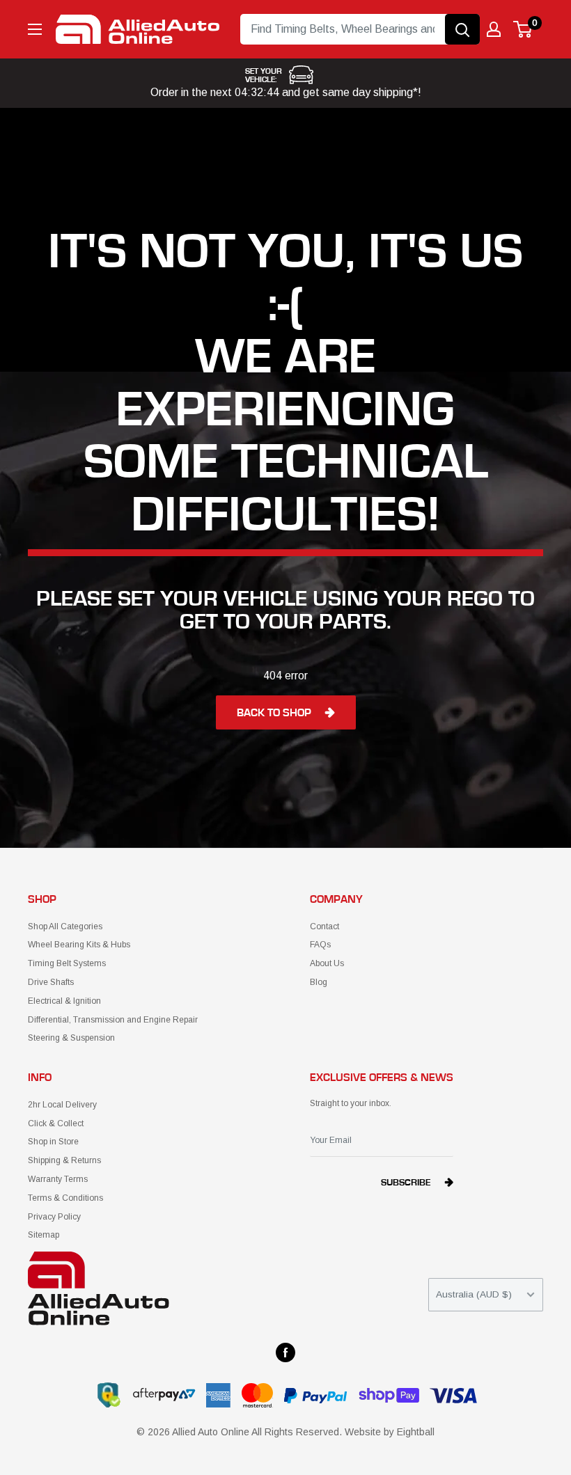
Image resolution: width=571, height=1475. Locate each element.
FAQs (320, 944)
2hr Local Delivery (62, 1105)
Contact (324, 926)
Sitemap (43, 1235)
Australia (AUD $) (474, 1294)
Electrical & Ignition (64, 1001)
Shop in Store (53, 1141)
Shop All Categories (65, 926)
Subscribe (406, 1183)
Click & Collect (56, 1123)
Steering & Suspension (71, 1038)
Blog (318, 982)
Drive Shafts (51, 982)
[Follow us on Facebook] (285, 1352)
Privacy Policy (54, 1217)
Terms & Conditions (65, 1198)
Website (363, 1431)
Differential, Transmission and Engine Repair (113, 1020)
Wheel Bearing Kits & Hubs (79, 944)
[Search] (462, 29)
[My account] (494, 29)
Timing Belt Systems (67, 963)
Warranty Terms (58, 1179)
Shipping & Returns (64, 1160)
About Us (327, 963)
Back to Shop (274, 712)
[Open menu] (35, 29)
